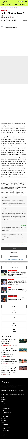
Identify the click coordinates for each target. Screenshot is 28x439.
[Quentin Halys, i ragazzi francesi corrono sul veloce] (23, 361)
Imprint (22, 259)
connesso (9, 262)
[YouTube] (6, 382)
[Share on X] (7, 20)
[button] (16, 1)
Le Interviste (4, 10)
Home (2, 7)
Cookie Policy (7, 259)
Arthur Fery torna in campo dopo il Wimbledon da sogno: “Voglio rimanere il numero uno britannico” (17, 282)
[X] (14, 318)
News (12, 270)
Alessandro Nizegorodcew (9, 16)
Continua (14, 248)
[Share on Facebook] (4, 20)
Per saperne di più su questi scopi (21, 244)
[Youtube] (14, 330)
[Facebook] (14, 311)
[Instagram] (14, 324)
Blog (6, 7)
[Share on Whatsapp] (9, 20)
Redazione (4, 356)
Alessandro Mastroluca (7, 345)
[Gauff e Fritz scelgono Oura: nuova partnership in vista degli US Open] (4, 290)
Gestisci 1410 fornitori (5, 244)
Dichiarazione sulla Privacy (15, 259)
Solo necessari (14, 252)
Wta (15, 270)
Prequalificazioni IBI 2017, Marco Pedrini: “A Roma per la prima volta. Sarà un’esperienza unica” (9, 351)
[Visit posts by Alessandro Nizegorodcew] (2, 16)
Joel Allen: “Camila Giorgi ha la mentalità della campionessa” (9, 341)
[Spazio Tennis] (4, 1)
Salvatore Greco (5, 363)
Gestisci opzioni (14, 256)
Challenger (11, 296)
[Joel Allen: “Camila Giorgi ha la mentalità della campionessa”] (23, 341)
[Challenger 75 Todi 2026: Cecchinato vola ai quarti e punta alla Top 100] (4, 298)
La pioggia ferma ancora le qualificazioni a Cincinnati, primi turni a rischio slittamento (17, 274)
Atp (9, 270)
